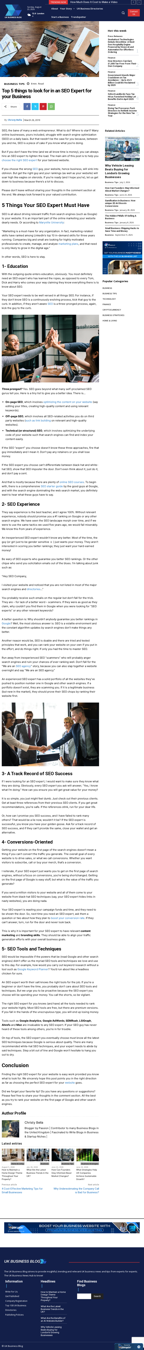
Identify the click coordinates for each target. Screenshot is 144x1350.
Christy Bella (15, 120)
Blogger (29, 1128)
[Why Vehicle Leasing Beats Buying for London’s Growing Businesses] (122, 149)
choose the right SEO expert (19, 160)
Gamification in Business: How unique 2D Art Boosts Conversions (120, 203)
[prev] (133, 2)
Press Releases (115, 36)
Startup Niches (36, 1136)
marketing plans (68, 243)
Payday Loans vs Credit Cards (87, 2)
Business (44, 1164)
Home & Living (18, 1164)
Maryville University (51, 222)
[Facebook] (27, 106)
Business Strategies (89, 1164)
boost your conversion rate (67, 918)
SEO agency (23, 666)
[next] (139, 2)
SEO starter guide (52, 486)
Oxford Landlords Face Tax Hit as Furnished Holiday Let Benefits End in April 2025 (122, 96)
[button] (123, 12)
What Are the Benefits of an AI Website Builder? (53, 1319)
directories (33, 589)
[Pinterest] (43, 106)
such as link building (38, 420)
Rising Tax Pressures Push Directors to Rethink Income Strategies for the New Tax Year (122, 112)
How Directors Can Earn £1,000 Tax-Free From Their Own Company (122, 63)
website (70, 1082)
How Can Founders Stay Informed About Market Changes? (61, 1172)
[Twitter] (35, 106)
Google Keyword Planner (32, 969)
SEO (35, 169)
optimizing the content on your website (67, 402)
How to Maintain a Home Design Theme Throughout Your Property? (12, 1174)
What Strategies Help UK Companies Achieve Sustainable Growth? (86, 1174)
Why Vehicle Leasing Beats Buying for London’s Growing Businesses (51, 1331)
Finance (111, 58)
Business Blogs (86, 1128)
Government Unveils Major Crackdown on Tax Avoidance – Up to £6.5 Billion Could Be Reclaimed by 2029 (121, 80)
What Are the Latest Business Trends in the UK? (37, 1172)
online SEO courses (72, 482)
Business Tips (14, 84)
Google (6, 623)
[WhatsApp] (51, 106)
